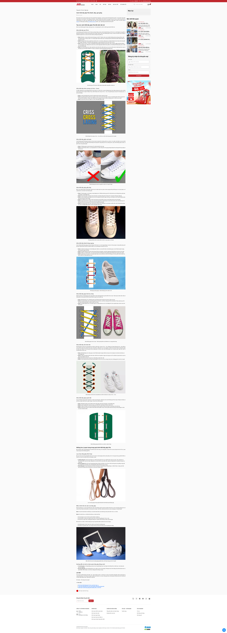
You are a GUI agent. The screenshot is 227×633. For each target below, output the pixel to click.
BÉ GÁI (109, 4)
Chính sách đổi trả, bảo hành (97, 611)
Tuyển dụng (124, 611)
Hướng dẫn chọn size (111, 613)
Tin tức (82, 10)
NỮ (100, 4)
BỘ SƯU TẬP (115, 4)
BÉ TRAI (104, 4)
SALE (92, 4)
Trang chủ (78, 10)
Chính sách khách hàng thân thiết (98, 619)
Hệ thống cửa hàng (147, 1)
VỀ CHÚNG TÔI (123, 4)
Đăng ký (91, 600)
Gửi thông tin (138, 75)
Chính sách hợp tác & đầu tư (97, 617)
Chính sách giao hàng (96, 615)
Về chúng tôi (139, 615)
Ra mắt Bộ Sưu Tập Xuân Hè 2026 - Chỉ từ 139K (85, 1)
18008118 (136, 1)
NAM (96, 4)
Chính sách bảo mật (95, 613)
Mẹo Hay (86, 10)
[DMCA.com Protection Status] (147, 629)
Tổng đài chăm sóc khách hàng (113, 611)
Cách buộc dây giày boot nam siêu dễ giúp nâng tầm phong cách (91, 586)
